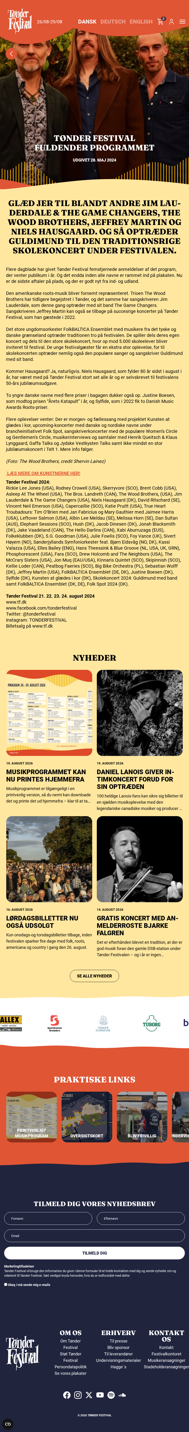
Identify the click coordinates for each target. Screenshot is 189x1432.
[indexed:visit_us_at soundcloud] (122, 1395)
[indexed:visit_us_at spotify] (111, 1395)
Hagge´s (118, 1366)
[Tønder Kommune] (93, 1023)
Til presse (118, 1341)
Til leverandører (118, 1353)
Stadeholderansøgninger (166, 1366)
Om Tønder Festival (70, 1344)
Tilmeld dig (94, 1253)
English (141, 21)
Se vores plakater (70, 1373)
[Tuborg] (141, 1023)
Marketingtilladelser (19, 1266)
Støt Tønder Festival (70, 1357)
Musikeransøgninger (166, 1360)
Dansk (87, 21)
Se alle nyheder (94, 976)
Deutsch (113, 21)
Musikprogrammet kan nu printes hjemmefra (46, 775)
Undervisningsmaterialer (118, 1360)
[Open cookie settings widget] (7, 1424)
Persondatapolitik (71, 1366)
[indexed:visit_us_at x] (89, 1395)
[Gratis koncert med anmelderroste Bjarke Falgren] (140, 859)
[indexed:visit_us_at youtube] (100, 1395)
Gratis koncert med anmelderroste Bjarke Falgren (138, 925)
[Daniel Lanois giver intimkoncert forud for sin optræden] (140, 713)
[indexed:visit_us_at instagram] (78, 1395)
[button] (20, 21)
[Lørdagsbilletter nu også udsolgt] (49, 859)
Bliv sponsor (118, 1347)
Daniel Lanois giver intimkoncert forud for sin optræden (135, 779)
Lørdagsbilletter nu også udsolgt (42, 921)
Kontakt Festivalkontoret (166, 1350)
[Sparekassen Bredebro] (45, 1023)
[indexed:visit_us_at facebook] (67, 1395)
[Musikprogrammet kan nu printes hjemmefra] (49, 713)
